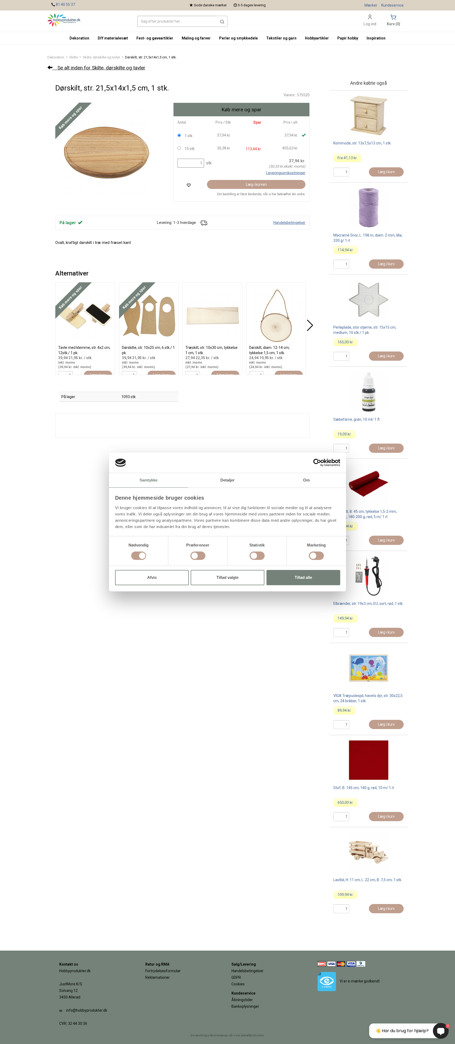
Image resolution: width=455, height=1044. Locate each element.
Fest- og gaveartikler (154, 38)
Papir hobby (347, 38)
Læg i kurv (386, 172)
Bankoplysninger (245, 1006)
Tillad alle (303, 577)
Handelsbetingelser (289, 222)
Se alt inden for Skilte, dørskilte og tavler (98, 68)
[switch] (197, 555)
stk (208, 162)
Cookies (238, 984)
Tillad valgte (227, 577)
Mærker (370, 5)
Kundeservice (392, 5)
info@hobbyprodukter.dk (86, 1010)
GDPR (236, 977)
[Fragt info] (203, 222)
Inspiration (376, 38)
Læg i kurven (256, 184)
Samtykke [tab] (149, 480)
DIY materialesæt (113, 38)
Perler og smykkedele (238, 38)
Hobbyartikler (317, 38)
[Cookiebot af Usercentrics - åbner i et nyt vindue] (317, 463)
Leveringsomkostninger (285, 173)
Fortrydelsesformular (163, 971)
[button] (222, 21)
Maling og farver (196, 38)
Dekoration (55, 57)
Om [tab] (306, 480)
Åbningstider (242, 1000)
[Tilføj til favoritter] (188, 185)
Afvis (152, 577)
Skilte (73, 57)
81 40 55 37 (65, 4)
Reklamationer (157, 977)
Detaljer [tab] (227, 480)
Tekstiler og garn (281, 38)
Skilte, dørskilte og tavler (101, 57)
